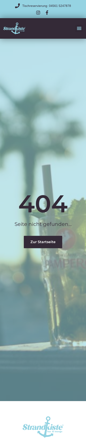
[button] (79, 28)
